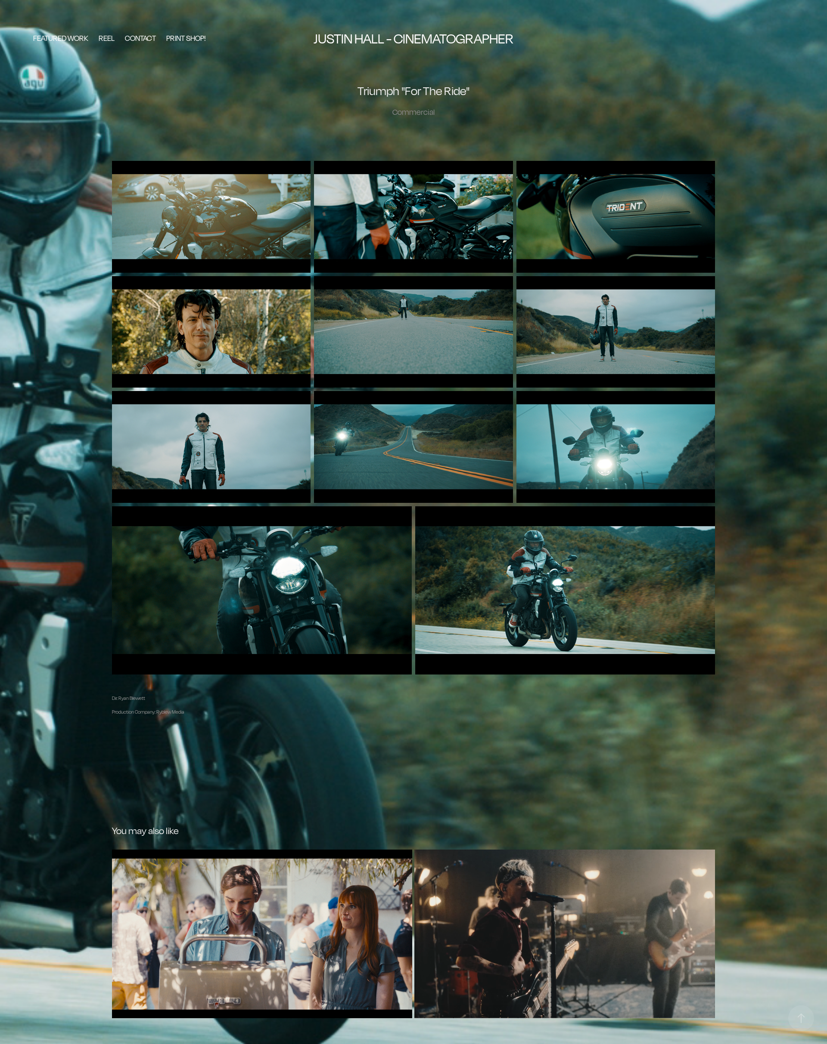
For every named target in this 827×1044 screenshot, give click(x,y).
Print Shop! (186, 38)
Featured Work (60, 38)
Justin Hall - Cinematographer (414, 38)
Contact (140, 38)
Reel (107, 38)
